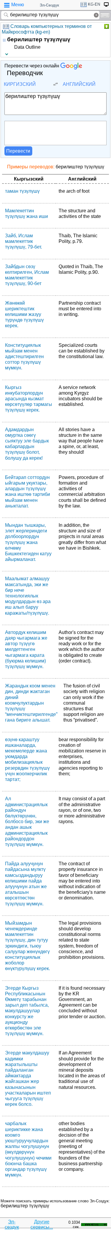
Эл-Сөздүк (49, 5)
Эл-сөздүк (12, 1224)
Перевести (18, 151)
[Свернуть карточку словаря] (106, 26)
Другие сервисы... (41, 1224)
